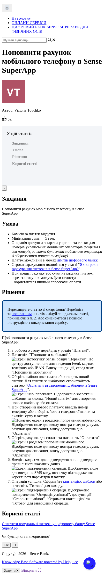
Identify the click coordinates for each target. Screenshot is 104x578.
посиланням (22, 314)
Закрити (10, 570)
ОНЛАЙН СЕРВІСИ (29, 23)
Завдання (20, 143)
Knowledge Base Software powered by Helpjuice (40, 562)
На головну (21, 18)
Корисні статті (24, 164)
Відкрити (29, 570)
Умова (17, 150)
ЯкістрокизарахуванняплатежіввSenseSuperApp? (55, 266)
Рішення (19, 157)
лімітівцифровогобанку (77, 260)
